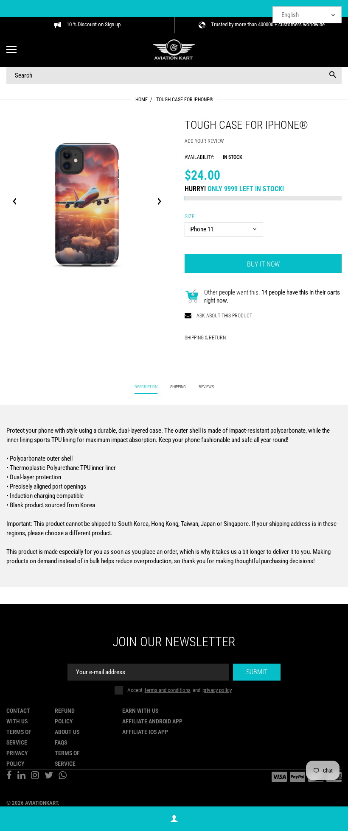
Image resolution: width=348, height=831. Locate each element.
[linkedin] (21, 776)
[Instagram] (35, 776)
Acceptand (179, 690)
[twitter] (49, 776)
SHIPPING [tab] (178, 386)
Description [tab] (146, 386)
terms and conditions (168, 690)
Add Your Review (204, 141)
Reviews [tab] (206, 386)
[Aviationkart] (174, 50)
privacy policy (217, 690)
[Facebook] (9, 776)
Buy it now (263, 264)
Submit (256, 672)
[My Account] (174, 819)
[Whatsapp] (63, 776)
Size (189, 216)
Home (141, 100)
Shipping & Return (205, 338)
